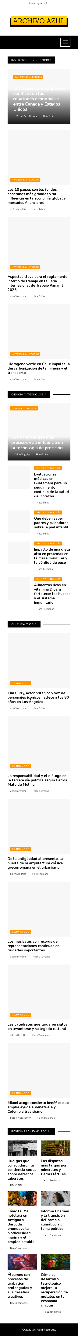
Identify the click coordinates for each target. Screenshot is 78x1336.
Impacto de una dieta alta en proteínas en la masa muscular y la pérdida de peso (52, 556)
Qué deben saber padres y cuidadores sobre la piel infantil (51, 523)
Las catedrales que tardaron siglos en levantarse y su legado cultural (37, 1026)
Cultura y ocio (20, 683)
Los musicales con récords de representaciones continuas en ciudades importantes (33, 946)
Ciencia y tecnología (24, 408)
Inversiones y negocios (28, 77)
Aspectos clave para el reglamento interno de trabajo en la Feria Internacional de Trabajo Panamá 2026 (37, 283)
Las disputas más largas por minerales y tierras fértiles (53, 1168)
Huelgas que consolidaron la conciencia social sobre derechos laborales (22, 1170)
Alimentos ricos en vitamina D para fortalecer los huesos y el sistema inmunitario (52, 594)
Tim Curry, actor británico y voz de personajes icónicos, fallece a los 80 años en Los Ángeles (38, 697)
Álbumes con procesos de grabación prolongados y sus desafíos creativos (20, 1285)
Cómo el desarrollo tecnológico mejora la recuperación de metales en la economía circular (54, 1290)
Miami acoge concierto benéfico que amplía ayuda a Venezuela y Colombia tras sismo (38, 1107)
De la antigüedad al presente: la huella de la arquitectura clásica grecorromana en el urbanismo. (35, 863)
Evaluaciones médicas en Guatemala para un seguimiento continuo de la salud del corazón (51, 485)
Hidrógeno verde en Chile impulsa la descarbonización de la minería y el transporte (39, 368)
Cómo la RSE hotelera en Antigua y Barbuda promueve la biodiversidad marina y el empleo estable (21, 1226)
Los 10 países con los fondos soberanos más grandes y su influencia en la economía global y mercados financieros (37, 196)
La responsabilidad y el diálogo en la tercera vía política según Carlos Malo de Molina (37, 780)
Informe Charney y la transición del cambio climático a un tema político (55, 1220)
